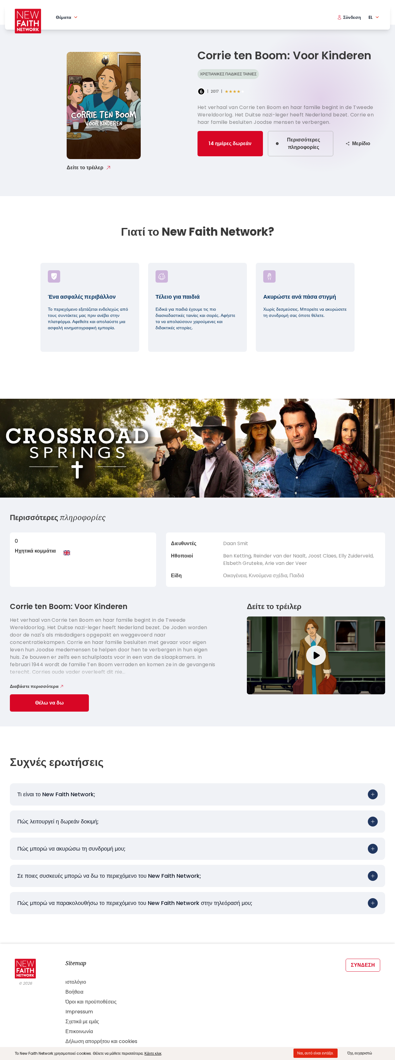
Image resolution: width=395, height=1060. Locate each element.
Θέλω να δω (49, 702)
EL (370, 17)
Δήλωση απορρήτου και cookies (101, 1041)
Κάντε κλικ (152, 1053)
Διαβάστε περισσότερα (34, 686)
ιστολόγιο (75, 982)
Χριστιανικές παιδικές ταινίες (228, 74)
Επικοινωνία (79, 1031)
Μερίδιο (361, 143)
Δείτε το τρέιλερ (85, 167)
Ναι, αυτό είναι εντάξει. (315, 1053)
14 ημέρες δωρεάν (230, 143)
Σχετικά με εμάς (82, 1021)
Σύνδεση (363, 965)
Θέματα (63, 17)
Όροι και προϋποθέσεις (91, 1001)
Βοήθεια (74, 991)
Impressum (79, 1011)
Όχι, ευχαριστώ (359, 1053)
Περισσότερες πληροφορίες (303, 143)
